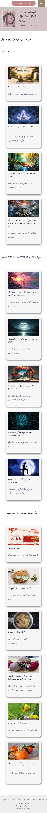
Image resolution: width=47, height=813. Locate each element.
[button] (24, 3)
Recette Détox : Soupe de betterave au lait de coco (20, 678)
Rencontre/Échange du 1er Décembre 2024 (19, 434)
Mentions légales (23, 803)
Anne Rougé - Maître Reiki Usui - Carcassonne (29, 19)
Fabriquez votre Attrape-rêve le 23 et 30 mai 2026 (22, 294)
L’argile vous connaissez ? (19, 588)
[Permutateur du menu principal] (41, 3)
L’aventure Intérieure (17, 87)
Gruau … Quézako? (16, 632)
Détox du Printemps (17, 723)
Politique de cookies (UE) (23, 808)
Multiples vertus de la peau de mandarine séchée (22, 764)
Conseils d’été (14, 548)
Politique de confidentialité (23, 806)
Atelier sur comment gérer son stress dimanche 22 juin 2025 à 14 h (22, 223)
